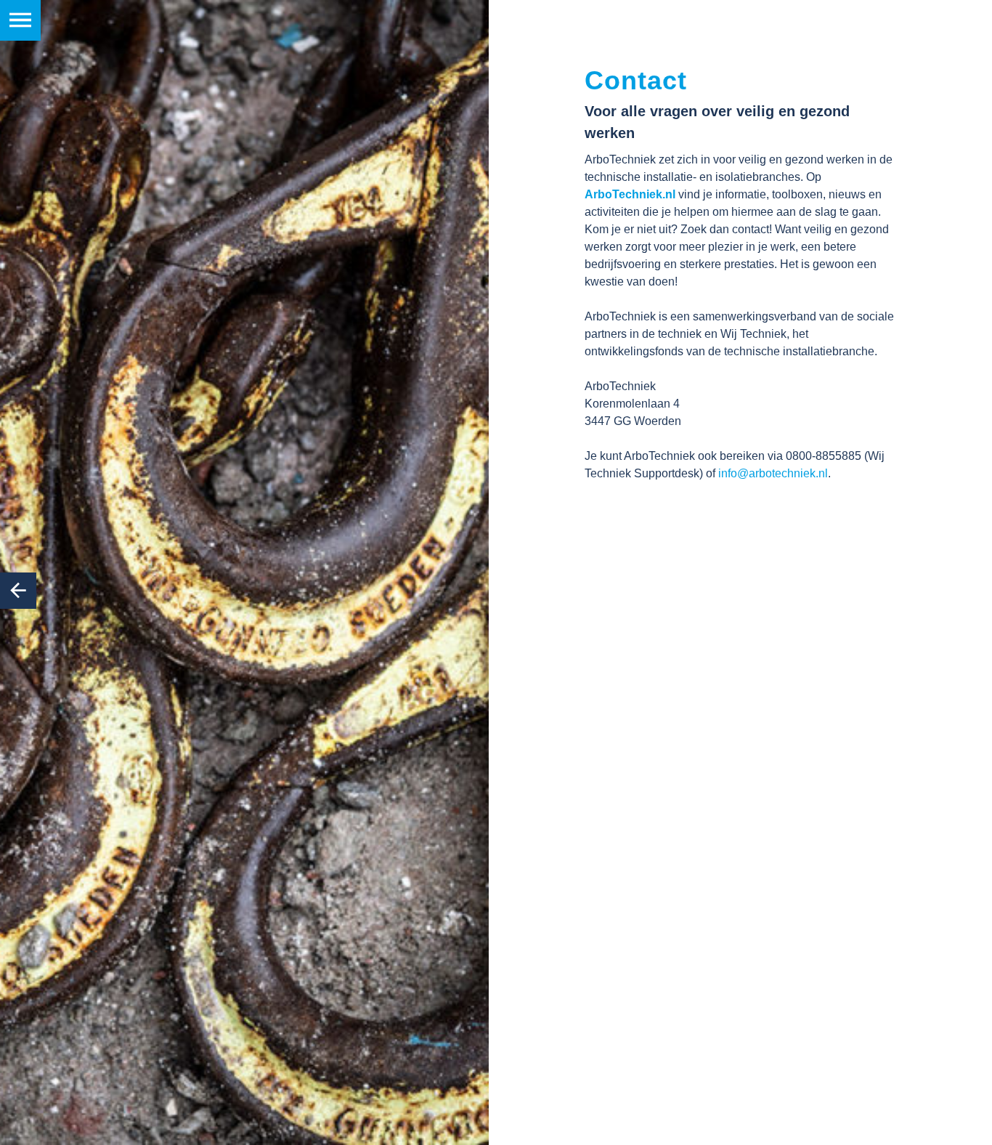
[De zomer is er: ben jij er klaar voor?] (18, 590)
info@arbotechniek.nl (773, 473)
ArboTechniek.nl (630, 194)
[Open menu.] (20, 20)
